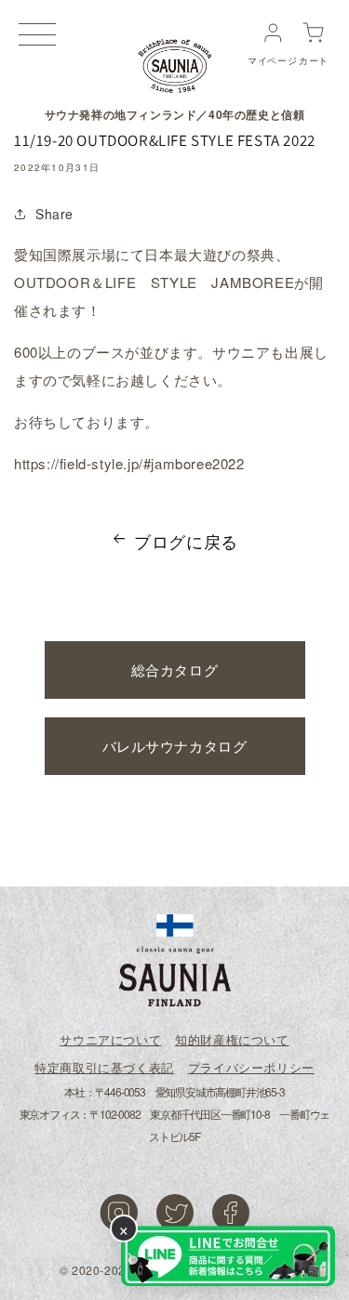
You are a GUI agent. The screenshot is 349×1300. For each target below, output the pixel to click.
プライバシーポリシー (251, 1067)
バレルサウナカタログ (175, 745)
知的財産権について (232, 1039)
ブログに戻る (186, 541)
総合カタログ (175, 669)
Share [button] (54, 213)
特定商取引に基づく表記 (104, 1067)
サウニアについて (110, 1039)
